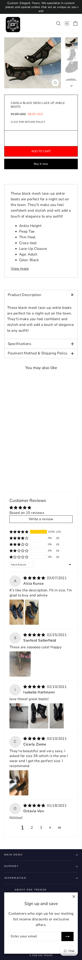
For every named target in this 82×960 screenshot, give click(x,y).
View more (20, 268)
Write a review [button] (41, 519)
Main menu (13, 854)
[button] (18, 532)
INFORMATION (15, 878)
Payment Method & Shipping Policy (41, 353)
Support (11, 866)
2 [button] (32, 827)
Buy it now (41, 164)
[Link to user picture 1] (16, 612)
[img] (34, 578)
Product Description (42, 295)
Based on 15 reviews (26, 512)
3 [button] (41, 827)
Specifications (41, 344)
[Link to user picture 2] (32, 612)
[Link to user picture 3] (57, 715)
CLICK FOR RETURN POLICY (28, 122)
